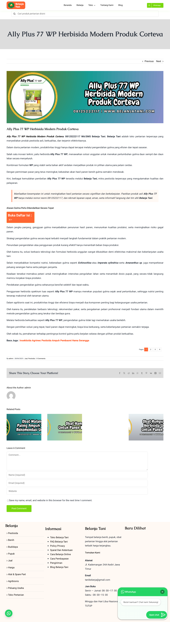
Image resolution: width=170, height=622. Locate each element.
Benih (11, 540)
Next (158, 61)
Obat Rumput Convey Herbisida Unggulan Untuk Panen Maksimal (146, 419)
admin (11, 358)
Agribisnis (13, 581)
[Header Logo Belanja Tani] (16, 2)
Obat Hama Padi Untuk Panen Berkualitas (64, 421)
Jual (26, 358)
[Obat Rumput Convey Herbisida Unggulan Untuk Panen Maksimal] (146, 427)
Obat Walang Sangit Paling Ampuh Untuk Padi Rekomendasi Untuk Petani (24, 419)
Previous (149, 61)
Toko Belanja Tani (59, 537)
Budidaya (13, 547)
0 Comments (40, 358)
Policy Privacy (57, 546)
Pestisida (31, 358)
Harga (11, 567)
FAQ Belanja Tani (59, 541)
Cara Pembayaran (59, 558)
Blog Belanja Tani (59, 567)
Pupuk (11, 553)
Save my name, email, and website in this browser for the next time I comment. (50, 500)
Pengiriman (56, 563)
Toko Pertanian (16, 595)
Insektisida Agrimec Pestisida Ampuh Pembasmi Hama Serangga (54, 340)
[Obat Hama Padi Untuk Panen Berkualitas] (64, 427)
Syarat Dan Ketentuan (61, 550)
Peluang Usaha (16, 588)
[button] (8, 613)
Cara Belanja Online (60, 554)
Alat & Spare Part (17, 574)
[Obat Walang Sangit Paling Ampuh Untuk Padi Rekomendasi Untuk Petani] (24, 427)
